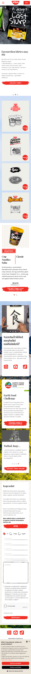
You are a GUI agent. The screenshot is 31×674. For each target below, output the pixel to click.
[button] (13, 94)
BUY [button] (26, 2)
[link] (15, 3)
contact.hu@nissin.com (9, 515)
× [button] (29, 641)
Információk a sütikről (6, 660)
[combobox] (27, 641)
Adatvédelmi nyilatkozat (15, 638)
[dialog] (15, 657)
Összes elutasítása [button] (15, 667)
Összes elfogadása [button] (15, 663)
